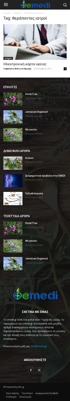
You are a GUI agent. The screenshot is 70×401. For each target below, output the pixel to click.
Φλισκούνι (31, 129)
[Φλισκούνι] (12, 134)
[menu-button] (5, 5)
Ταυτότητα (27, 393)
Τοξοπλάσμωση (34, 193)
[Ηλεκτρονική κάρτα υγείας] (35, 42)
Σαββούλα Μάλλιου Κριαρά (17, 68)
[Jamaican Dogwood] (12, 117)
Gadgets (8, 58)
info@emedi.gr (39, 346)
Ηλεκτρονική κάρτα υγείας (25, 64)
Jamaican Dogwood (36, 111)
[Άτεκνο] (12, 163)
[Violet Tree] (12, 99)
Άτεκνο (29, 158)
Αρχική (6, 13)
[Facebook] (31, 370)
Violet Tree (31, 94)
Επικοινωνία (25, 396)
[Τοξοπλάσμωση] (12, 198)
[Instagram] (39, 370)
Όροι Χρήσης (12, 393)
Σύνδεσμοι (11, 396)
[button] (65, 5)
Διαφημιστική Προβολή (46, 393)
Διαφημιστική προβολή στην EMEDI (45, 175)
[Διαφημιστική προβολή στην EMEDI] (12, 180)
